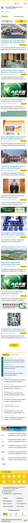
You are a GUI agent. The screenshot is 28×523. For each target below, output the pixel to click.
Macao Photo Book (8, 506)
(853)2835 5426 (18, 493)
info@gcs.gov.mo (8, 491)
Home (2, 11)
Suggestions (20, 498)
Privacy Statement (21, 503)
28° (17, 3)
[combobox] (20, 16)
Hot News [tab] (6, 354)
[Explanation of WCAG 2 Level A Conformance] (25, 520)
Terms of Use (20, 506)
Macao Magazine (7, 500)
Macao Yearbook (7, 503)
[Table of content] (2, 8)
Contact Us (19, 500)
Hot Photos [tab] (15, 354)
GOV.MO (5, 498)
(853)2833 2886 (7, 493)
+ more (23, 464)
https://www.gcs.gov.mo (9, 490)
